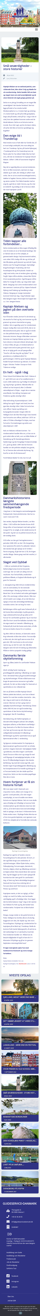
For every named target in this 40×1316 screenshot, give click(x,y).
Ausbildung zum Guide (14, 1252)
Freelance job (11, 1259)
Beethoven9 (22, 964)
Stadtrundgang (12, 1265)
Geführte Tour (11, 1268)
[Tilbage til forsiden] (20, 14)
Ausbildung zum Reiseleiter (16, 1256)
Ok (20, 1313)
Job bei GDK (11, 1300)
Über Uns (10, 1296)
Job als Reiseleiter (13, 1262)
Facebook (15, 1276)
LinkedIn (14, 1287)
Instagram (15, 1281)
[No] (38, 1310)
